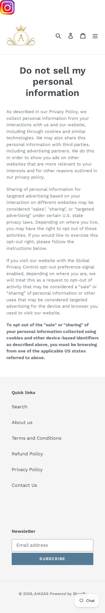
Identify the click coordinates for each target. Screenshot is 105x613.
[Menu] (95, 35)
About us (22, 422)
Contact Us (24, 485)
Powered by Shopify (68, 593)
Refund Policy (27, 454)
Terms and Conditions (36, 438)
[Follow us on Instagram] (7, 13)
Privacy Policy (27, 469)
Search (19, 406)
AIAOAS (41, 593)
